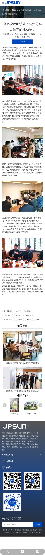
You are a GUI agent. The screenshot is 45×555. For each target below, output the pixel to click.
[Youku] (7, 518)
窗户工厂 (19, 315)
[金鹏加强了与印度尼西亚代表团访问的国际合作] (22, 378)
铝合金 (20, 319)
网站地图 (32, 533)
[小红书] (15, 518)
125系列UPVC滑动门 (31, 414)
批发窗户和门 (9, 319)
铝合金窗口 (27, 311)
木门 (17, 311)
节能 (37, 319)
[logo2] (16, 426)
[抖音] (19, 518)
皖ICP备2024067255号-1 (19, 533)
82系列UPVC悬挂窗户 (14, 414)
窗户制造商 (8, 311)
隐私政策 (39, 533)
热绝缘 (29, 319)
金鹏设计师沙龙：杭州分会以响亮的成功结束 (22, 363)
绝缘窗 (28, 315)
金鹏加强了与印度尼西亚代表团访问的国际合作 (22, 391)
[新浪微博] (3, 518)
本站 (28, 37)
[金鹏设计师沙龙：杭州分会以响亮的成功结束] (22, 346)
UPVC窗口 (7, 315)
